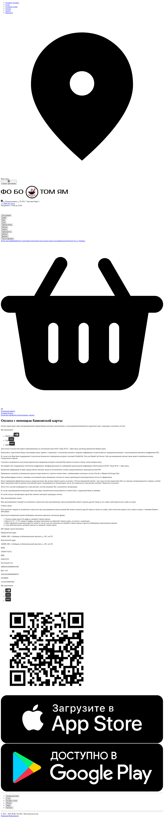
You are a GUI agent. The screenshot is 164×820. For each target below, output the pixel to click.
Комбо (4, 218)
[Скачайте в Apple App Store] (82, 742)
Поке (3, 220)
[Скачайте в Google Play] (82, 791)
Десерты (5, 236)
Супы (3, 222)
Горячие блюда (7, 225)
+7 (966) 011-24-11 (8, 203)
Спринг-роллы (6, 232)
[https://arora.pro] (9, 818)
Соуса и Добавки (7, 239)
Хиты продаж (6, 215)
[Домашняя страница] (34, 199)
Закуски (4, 227)
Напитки (4, 234)
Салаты (4, 229)
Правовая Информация (10, 816)
